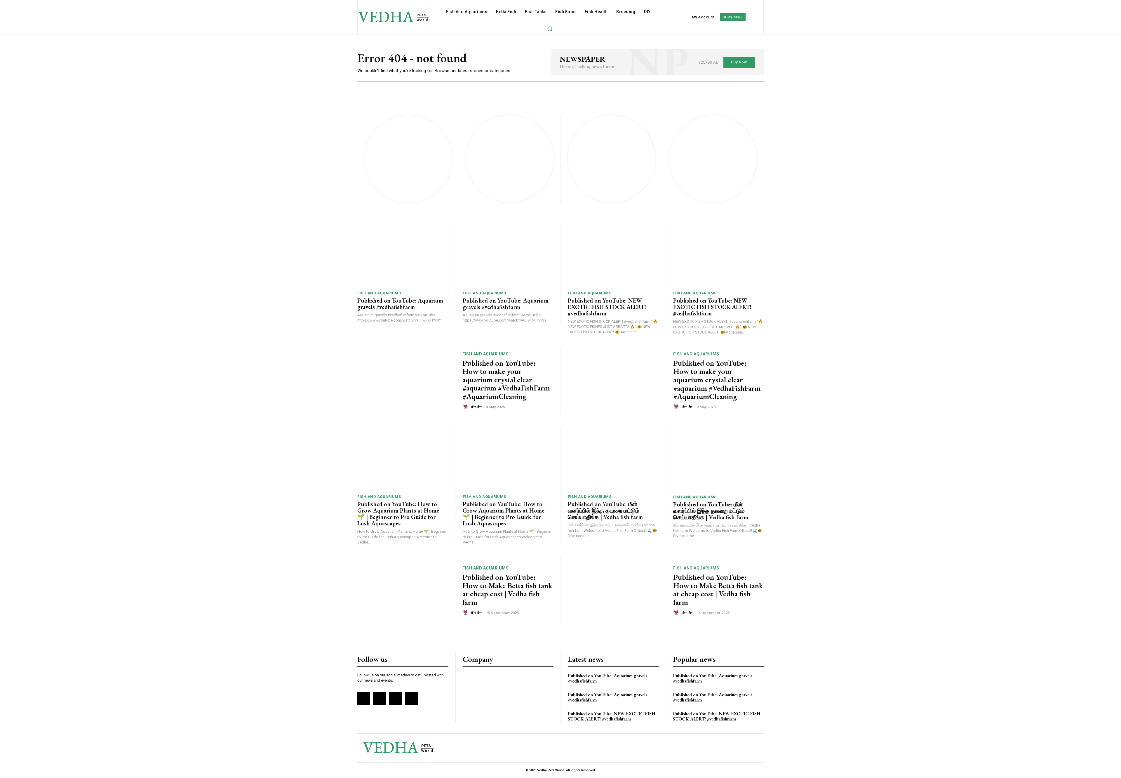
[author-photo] (466, 407)
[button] (549, 28)
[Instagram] (379, 698)
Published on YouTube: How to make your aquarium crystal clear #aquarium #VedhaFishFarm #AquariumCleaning (506, 379)
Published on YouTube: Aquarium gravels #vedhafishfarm (400, 304)
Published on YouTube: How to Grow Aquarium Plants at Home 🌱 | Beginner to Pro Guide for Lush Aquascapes (398, 513)
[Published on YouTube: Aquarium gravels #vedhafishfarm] (402, 254)
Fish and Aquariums (379, 293)
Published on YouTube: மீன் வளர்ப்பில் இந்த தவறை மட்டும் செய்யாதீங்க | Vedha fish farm (605, 510)
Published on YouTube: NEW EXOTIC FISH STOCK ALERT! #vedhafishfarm (607, 307)
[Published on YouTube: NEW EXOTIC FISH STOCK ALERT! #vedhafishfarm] (613, 254)
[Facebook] (363, 698)
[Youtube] (411, 698)
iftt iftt (476, 407)
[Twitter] (395, 698)
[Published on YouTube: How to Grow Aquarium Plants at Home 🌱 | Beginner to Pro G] (402, 458)
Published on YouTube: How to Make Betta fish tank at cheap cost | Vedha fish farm (507, 589)
